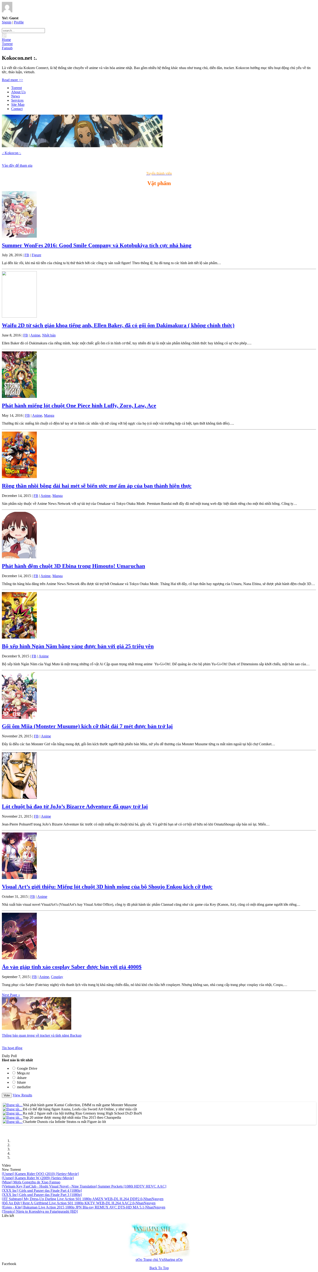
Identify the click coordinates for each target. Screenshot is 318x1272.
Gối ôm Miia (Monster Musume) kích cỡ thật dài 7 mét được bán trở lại (87, 726)
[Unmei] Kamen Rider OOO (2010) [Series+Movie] (40, 1174)
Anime (35, 335)
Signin (6, 22)
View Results (22, 1095)
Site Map (17, 105)
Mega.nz (23, 1073)
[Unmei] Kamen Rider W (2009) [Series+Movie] (38, 1178)
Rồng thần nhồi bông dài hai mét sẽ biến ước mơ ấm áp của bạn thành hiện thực (97, 486)
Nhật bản (49, 335)
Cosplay (57, 977)
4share (22, 1078)
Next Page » (11, 995)
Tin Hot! (8, 1100)
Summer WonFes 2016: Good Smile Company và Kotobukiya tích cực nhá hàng (96, 245)
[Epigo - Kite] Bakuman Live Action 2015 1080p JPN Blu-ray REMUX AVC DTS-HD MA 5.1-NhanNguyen (83, 1207)
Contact (17, 109)
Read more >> (12, 80)
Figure (36, 255)
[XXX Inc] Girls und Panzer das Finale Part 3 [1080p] (42, 1195)
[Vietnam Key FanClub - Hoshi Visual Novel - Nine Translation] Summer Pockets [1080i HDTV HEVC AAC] (84, 1186)
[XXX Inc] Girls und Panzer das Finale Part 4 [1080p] (42, 1190)
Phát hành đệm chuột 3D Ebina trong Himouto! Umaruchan (73, 566)
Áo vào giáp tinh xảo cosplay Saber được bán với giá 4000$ (72, 967)
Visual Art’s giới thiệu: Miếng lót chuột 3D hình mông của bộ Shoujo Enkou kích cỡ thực (107, 887)
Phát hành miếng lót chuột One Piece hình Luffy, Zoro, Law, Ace (79, 406)
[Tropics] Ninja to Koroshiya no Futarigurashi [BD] (40, 1211)
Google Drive (27, 1068)
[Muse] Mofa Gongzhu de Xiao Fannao (31, 1182)
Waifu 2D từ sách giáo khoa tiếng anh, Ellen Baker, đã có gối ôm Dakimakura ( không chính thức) (118, 325)
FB (26, 255)
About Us (18, 92)
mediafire (24, 1087)
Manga (49, 415)
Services (17, 100)
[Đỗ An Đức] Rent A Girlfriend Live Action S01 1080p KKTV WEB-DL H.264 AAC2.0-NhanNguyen (79, 1203)
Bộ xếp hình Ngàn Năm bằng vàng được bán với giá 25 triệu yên (78, 646)
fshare (21, 1082)
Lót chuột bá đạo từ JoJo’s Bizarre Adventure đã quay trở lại (75, 806)
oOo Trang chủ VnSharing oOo (159, 1260)
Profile (19, 22)
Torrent (16, 88)
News (15, 96)
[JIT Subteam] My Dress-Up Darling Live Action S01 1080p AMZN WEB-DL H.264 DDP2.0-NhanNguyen (82, 1199)
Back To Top (159, 1268)
